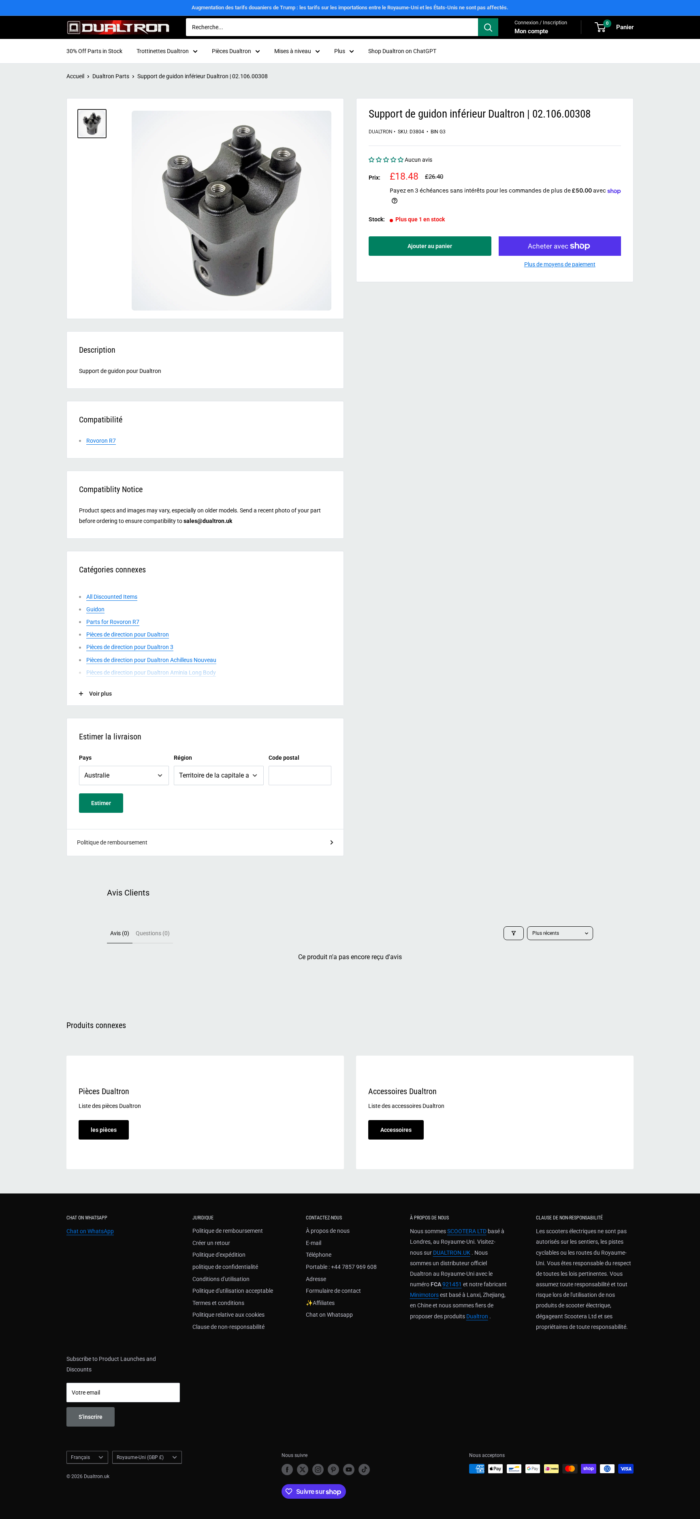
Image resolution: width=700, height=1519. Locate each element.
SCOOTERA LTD (467, 1231)
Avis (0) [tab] (119, 933)
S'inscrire (90, 1417)
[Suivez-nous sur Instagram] (318, 1469)
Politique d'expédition (218, 1254)
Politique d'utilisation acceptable (232, 1291)
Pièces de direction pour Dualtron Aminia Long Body (151, 672)
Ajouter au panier (430, 246)
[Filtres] (514, 933)
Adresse (316, 1279)
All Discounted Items (111, 596)
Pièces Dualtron (231, 51)
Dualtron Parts (110, 76)
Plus (339, 51)
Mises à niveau (292, 51)
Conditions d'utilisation (221, 1279)
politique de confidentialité (225, 1267)
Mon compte (531, 31)
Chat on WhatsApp (90, 1231)
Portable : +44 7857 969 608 (341, 1267)
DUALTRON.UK (451, 1252)
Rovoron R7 (101, 440)
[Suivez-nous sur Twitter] (302, 1469)
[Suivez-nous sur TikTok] (364, 1469)
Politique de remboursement (112, 842)
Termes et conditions (218, 1303)
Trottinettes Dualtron (163, 51)
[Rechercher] (488, 27)
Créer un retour (211, 1243)
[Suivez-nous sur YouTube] (348, 1469)
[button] (387, 159)
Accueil (75, 76)
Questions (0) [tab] (153, 933)
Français (80, 1457)
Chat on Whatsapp (329, 1314)
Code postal (284, 757)
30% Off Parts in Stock (94, 51)
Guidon (95, 609)
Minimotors (424, 1295)
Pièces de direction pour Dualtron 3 (129, 647)
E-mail (313, 1243)
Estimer (101, 803)
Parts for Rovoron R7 (112, 622)
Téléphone (318, 1254)
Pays (85, 757)
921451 (452, 1284)
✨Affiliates (320, 1303)
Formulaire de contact (333, 1291)
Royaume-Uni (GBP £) (140, 1457)
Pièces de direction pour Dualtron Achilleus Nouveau (151, 660)
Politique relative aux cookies (228, 1314)
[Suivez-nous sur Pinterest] (333, 1469)
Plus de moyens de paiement (559, 264)
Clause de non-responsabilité (228, 1327)
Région (183, 757)
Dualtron (381, 132)
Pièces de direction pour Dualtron (127, 634)
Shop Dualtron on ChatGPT (402, 51)
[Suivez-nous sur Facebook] (287, 1469)
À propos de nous (328, 1231)
